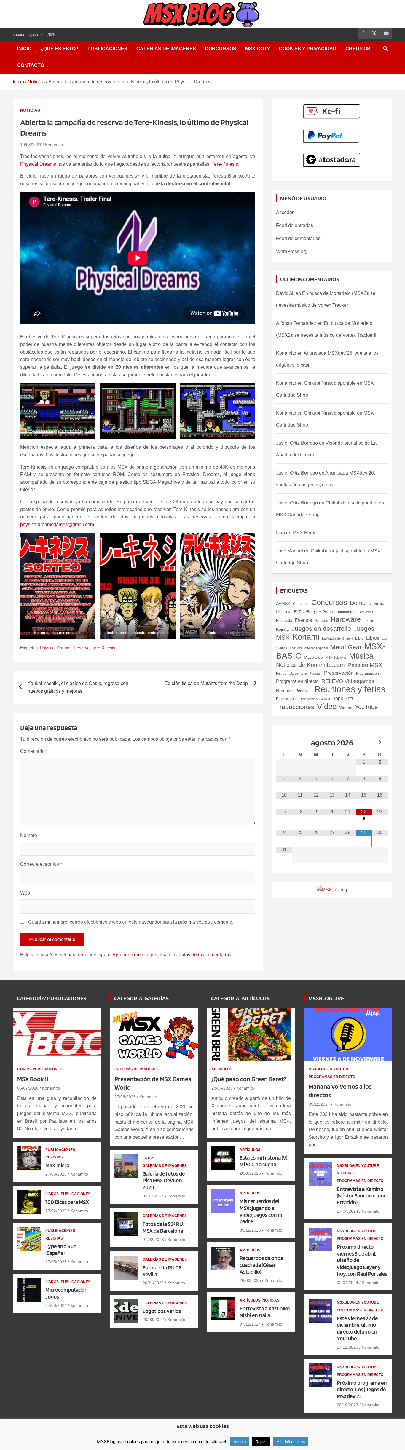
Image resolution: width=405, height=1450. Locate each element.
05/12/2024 (319, 1104)
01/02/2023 (153, 1239)
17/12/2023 (347, 1347)
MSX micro (57, 1165)
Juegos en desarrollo (321, 628)
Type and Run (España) (61, 1249)
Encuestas (365, 612)
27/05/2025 (56, 1261)
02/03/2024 (56, 1305)
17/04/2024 (347, 1211)
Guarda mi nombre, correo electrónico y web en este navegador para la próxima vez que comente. (130, 921)
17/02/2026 (56, 1210)
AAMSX (283, 603)
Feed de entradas (294, 225)
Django (283, 611)
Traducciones (295, 706)
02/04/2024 (347, 1282)
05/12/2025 (250, 1230)
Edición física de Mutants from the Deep (206, 683)
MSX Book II (306, 532)
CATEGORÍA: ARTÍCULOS (240, 998)
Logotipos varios (162, 1311)
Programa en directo (297, 681)
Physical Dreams (38, 164)
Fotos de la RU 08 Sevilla (162, 1271)
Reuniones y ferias (349, 689)
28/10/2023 (347, 1405)
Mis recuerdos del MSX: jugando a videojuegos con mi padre (261, 1211)
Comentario (34, 751)
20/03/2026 (250, 1173)
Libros (372, 638)
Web (25, 892)
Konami (305, 636)
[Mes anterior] (284, 742)
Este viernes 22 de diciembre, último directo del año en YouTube (357, 1328)
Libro (359, 638)
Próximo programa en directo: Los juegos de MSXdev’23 (362, 1389)
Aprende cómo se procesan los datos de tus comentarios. (172, 954)
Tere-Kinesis (225, 164)
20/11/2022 (153, 1282)
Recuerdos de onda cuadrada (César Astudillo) (261, 1265)
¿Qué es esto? (59, 48)
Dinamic (376, 603)
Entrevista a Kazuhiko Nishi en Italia (265, 1312)
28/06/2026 (222, 1088)
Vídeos (345, 707)
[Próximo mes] (380, 742)
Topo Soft (343, 698)
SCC (294, 699)
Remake (284, 690)
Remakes (303, 691)
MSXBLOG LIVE (326, 998)
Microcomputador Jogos (66, 1293)
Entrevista (284, 621)
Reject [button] (261, 1442)
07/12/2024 (153, 1196)
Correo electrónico (41, 864)
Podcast (315, 673)
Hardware (346, 619)
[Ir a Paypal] (332, 131)
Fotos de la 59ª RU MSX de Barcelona (163, 1227)
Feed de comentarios (298, 238)
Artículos (221, 1069)
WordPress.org (291, 251)
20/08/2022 (153, 1319)
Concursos (220, 48)
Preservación (338, 673)
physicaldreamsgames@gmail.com (57, 524)
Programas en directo (332, 1077)
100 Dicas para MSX (67, 1202)
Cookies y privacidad (308, 48)
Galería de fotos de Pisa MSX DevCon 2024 (164, 1180)
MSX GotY (257, 48)
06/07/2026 (28, 1088)
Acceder (285, 212)
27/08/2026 (125, 1096)
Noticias (30, 110)
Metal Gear (346, 646)
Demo (358, 603)
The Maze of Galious (315, 699)
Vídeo (327, 706)
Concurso (301, 604)
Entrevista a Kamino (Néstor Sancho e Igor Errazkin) (361, 1196)
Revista (282, 699)
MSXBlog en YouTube (330, 1069)
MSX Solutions (336, 657)
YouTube (366, 707)
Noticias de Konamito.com (310, 665)
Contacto (30, 65)
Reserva (82, 647)
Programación (367, 673)
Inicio (24, 48)
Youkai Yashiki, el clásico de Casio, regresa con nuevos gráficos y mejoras (78, 687)
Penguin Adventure (291, 673)
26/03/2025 (250, 1280)
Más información (290, 1442)
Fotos (148, 1158)
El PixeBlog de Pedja (313, 611)
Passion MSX (364, 665)
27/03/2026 (56, 1174)
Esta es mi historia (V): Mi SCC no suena (264, 1161)
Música (361, 656)
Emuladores (345, 612)
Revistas (54, 1157)
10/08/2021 (31, 144)
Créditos (357, 48)
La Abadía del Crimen (337, 638)
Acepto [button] (240, 1442)
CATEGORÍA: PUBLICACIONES (51, 998)
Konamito (54, 144)
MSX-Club (313, 657)
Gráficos (321, 621)
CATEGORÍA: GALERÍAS (141, 998)
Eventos (303, 620)
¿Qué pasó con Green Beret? (248, 1079)
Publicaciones (107, 48)
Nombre (30, 835)
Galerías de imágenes (166, 48)
